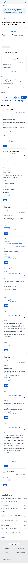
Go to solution (14, 31)
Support (21, 556)
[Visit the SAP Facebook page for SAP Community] (10, 544)
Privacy (7, 548)
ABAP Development (5, 47)
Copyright (7, 552)
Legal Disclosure (21, 552)
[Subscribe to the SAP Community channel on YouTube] (15, 544)
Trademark (7, 556)
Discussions (5, 5)
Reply (5, 145)
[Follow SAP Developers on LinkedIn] (17, 544)
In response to (15, 210)
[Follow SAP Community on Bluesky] (12, 544)
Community (9, 2)
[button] (3, 40)
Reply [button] (23, 97)
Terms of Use (21, 548)
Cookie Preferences (7, 559)
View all (3, 537)
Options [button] (25, 28)
